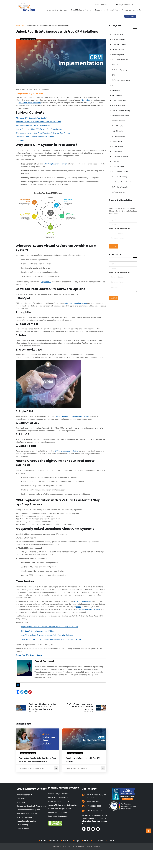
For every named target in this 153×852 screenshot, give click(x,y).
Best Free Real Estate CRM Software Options (33, 125)
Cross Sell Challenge (118, 39)
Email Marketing (117, 95)
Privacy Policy (78, 846)
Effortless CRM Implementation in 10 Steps (38, 631)
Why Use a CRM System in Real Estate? (31, 118)
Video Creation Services (57, 812)
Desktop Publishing (118, 105)
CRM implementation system (56, 164)
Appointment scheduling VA (121, 182)
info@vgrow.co (93, 801)
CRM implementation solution (66, 451)
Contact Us (126, 10)
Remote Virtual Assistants (120, 116)
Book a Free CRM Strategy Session (29, 655)
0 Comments (44, 89)
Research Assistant (118, 49)
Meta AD (115, 65)
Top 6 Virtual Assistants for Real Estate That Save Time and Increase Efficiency (37, 760)
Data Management (118, 54)
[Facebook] (17, 692)
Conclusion (20, 140)
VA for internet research (120, 60)
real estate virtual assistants (30, 103)
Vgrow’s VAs (46, 282)
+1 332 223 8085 (94, 806)
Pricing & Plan (112, 10)
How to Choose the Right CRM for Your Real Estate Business (39, 129)
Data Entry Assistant (118, 121)
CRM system (85, 100)
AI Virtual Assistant (118, 146)
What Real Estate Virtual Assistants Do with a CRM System (38, 122)
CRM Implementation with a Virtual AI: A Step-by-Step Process (43, 133)
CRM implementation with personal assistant (72, 416)
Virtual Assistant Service (120, 156)
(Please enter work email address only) (120, 228)
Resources (99, 10)
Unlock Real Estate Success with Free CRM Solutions (83, 760)
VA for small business (119, 44)
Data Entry (21, 799)
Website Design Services (58, 794)
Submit (114, 246)
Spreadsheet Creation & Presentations (31, 806)
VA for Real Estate (28, 39)
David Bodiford (32, 89)
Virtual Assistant (117, 151)
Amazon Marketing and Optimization (62, 805)
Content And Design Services (59, 809)
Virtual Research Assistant (27, 814)
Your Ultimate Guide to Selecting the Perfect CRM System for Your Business (51, 639)
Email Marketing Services (58, 816)
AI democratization (118, 136)
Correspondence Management (28, 810)
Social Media (116, 90)
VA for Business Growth (120, 172)
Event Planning (22, 825)
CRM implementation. (82, 601)
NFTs (113, 75)
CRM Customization (118, 192)
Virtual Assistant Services (57, 10)
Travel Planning (23, 828)
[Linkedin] (26, 692)
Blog (24, 26)
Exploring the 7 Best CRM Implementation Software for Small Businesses (49, 627)
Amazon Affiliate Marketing (121, 110)
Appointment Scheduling (26, 821)
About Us (137, 10)
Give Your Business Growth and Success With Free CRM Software (47, 635)
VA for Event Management (121, 80)
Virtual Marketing (117, 126)
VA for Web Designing (119, 70)
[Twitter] (22, 692)
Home (18, 26)
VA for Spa (115, 161)
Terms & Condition (93, 846)
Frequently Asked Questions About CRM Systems (35, 137)
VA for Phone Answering (120, 187)
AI (112, 85)
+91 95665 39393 (94, 811)
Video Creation (117, 141)
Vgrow (78, 607)
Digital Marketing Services (81, 10)
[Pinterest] (30, 692)
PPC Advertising (117, 34)
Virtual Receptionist (24, 795)
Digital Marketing (117, 131)
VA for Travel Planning (119, 177)
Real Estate (21, 802)
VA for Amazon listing (119, 100)
